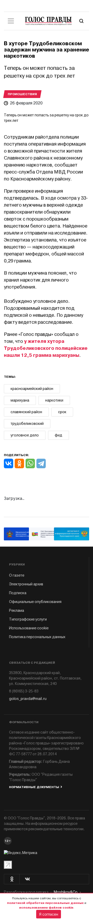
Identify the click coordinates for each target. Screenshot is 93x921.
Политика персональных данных (37, 637)
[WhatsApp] (30, 463)
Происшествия (22, 94)
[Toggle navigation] (11, 21)
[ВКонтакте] (8, 463)
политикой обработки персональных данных (45, 903)
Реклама (16, 610)
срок (62, 412)
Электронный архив (26, 584)
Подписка (17, 593)
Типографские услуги (28, 619)
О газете (16, 575)
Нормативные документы (34, 787)
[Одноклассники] (19, 463)
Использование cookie (29, 628)
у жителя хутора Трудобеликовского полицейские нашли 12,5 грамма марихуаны (46, 348)
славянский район (26, 412)
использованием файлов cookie (46, 907)
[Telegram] (41, 463)
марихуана (20, 400)
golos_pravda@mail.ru (28, 699)
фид (58, 435)
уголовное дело (25, 435)
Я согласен (48, 914)
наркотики (54, 400)
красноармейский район (32, 389)
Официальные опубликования (35, 602)
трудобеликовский (27, 423)
